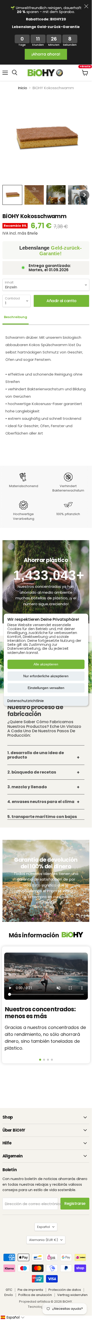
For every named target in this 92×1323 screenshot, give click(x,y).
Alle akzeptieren (46, 664)
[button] (12, 195)
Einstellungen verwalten (46, 688)
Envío (8, 1295)
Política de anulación (35, 1295)
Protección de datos (64, 1289)
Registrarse (74, 1203)
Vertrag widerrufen (72, 1295)
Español (43, 1226)
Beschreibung (15, 317)
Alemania (43, 1240)
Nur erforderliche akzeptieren (46, 676)
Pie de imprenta (30, 1289)
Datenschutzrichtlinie (25, 700)
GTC (9, 1289)
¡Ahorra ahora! (46, 54)
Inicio (22, 88)
